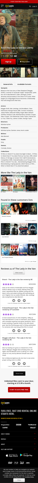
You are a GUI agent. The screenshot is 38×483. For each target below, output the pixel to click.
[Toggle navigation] (3, 5)
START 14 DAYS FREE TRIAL (19, 390)
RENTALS (3, 439)
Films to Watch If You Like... (9, 162)
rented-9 (34, 220)
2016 (31, 156)
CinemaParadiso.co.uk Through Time (24, 160)
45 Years (3, 192)
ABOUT (3, 444)
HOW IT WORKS (5, 434)
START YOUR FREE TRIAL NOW (19, 1)
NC (11, 340)
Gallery (33, 66)
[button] (29, 6)
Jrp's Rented (5, 237)
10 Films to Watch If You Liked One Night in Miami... (16, 154)
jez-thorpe (33, 261)
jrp (35, 241)
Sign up (8, 62)
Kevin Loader (25, 130)
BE (31, 279)
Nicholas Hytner (6, 130)
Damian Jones (15, 130)
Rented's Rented (6, 216)
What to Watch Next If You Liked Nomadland (15, 166)
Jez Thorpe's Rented (7, 257)
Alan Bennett (5, 136)
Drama (9, 148)
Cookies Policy (29, 477)
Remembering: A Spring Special (10, 164)
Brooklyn (15, 192)
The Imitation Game (31, 192)
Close (19, 480)
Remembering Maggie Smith (27, 162)
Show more (19, 373)
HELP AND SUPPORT (7, 449)
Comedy (3, 148)
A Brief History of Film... (28, 164)
